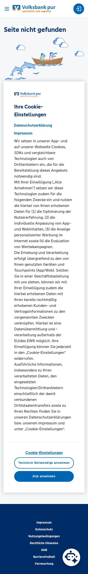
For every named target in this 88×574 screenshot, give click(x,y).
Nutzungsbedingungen (44, 536)
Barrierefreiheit (44, 557)
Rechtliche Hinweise (44, 543)
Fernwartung (44, 564)
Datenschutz (44, 529)
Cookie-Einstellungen (44, 452)
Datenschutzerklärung (33, 125)
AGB (44, 550)
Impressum (44, 523)
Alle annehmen (44, 476)
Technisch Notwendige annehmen (44, 463)
